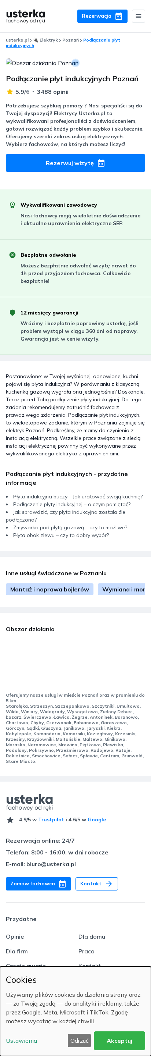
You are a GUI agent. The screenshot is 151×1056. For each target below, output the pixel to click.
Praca (86, 951)
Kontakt (89, 966)
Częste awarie (26, 966)
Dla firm (17, 951)
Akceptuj (119, 1040)
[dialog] (75, 1011)
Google (97, 819)
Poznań (70, 40)
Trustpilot (51, 819)
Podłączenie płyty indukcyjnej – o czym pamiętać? (71, 504)
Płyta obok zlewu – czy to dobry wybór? (61, 535)
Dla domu (91, 936)
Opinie (15, 936)
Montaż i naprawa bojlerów (49, 589)
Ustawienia (21, 1040)
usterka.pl (17, 40)
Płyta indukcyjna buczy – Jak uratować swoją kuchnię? (78, 496)
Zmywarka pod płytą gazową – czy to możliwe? (70, 527)
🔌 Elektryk (45, 40)
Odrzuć (79, 1040)
